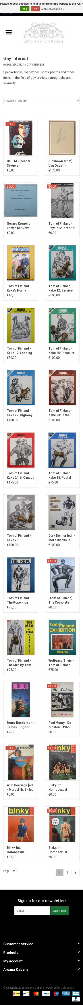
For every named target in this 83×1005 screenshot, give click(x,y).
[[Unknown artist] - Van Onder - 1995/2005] (62, 138)
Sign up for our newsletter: (41, 900)
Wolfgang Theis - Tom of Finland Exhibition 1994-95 (61, 663)
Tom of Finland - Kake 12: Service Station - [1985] (60, 288)
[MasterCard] (36, 993)
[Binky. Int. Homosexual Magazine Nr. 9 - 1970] (20, 824)
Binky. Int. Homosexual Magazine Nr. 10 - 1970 (61, 850)
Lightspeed (67, 987)
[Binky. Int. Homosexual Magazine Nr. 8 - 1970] (62, 762)
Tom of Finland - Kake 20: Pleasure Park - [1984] (61, 351)
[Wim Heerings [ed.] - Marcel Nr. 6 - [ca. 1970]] (20, 762)
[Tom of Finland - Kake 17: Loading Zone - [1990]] (20, 325)
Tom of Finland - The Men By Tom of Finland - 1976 (19, 663)
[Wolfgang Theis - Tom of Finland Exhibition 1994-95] (62, 637)
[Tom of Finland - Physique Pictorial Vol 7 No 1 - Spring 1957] (62, 200)
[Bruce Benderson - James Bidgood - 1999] (20, 700)
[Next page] (75, 872)
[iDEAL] (16, 993)
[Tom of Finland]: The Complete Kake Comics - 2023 (60, 600)
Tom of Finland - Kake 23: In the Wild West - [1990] (61, 413)
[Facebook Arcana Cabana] (37, 924)
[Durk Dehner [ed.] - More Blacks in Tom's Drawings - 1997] (62, 512)
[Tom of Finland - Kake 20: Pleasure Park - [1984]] (62, 325)
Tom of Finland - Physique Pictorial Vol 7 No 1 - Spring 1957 (61, 226)
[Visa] (45, 993)
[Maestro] (56, 993)
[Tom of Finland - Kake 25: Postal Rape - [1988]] (62, 450)
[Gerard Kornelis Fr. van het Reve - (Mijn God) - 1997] (20, 200)
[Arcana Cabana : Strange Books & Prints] (50, 32)
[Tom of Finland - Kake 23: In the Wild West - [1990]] (62, 388)
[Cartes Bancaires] (75, 993)
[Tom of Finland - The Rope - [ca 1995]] (20, 575)
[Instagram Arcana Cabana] (45, 924)
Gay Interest (35, 64)
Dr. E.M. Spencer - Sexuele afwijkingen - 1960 (20, 163)
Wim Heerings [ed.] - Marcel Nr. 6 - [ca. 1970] (21, 787)
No (35, 9)
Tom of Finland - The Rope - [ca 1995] (19, 600)
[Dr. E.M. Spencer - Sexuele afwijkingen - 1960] (20, 138)
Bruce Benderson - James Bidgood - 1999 (20, 725)
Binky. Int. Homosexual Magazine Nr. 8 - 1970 (60, 787)
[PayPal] (75, 998)
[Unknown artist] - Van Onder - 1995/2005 (61, 163)
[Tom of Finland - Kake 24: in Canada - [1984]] (20, 450)
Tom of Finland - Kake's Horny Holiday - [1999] (19, 288)
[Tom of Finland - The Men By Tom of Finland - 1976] (20, 637)
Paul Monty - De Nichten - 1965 (59, 725)
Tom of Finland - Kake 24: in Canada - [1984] (20, 475)
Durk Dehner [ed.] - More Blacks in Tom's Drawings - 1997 (61, 538)
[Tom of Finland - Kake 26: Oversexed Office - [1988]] (20, 512)
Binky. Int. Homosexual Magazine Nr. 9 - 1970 (19, 850)
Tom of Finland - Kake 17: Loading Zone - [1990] (19, 351)
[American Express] (66, 993)
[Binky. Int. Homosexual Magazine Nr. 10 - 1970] (62, 824)
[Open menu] (8, 32)
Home (7, 64)
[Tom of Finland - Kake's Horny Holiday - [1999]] (20, 263)
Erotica (18, 64)
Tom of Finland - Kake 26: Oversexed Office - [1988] (20, 538)
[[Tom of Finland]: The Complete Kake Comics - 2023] (62, 575)
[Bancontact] (26, 993)
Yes (24, 9)
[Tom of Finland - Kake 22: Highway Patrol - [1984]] (20, 388)
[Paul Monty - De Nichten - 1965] (62, 700)
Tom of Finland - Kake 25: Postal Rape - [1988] (60, 475)
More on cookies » (52, 9)
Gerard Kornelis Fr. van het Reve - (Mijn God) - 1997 (19, 226)
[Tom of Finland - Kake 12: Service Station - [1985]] (62, 263)
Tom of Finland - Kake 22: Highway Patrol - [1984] (19, 413)
